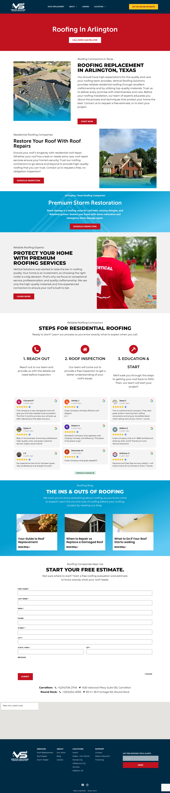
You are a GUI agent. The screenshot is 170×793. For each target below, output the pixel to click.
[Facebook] (83, 785)
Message (22, 657)
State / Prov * (24, 647)
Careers (85, 7)
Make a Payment (102, 756)
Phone (21, 618)
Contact (98, 752)
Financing (99, 760)
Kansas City (78, 760)
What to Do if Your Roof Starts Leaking (130, 540)
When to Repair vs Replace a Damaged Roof (84, 540)
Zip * (88, 647)
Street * (22, 628)
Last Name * (23, 599)
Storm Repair (43, 760)
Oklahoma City (79, 763)
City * (20, 638)
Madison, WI (78, 770)
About (72, 7)
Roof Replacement (56, 7)
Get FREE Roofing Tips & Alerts (137, 753)
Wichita (76, 767)
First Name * (23, 589)
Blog (59, 756)
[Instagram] (87, 785)
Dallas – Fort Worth (81, 756)
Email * (21, 608)
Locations (98, 7)
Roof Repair (42, 756)
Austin (75, 752)
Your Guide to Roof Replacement (31, 540)
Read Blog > (24, 547)
